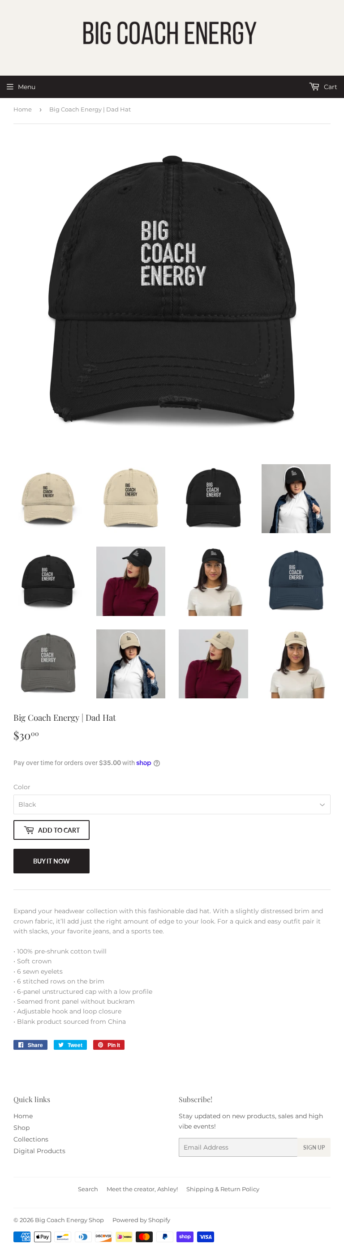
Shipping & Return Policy (222, 1189)
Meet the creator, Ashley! (142, 1189)
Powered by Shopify (141, 1219)
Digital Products (39, 1151)
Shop (21, 1128)
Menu (26, 87)
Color (21, 787)
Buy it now (51, 861)
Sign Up (314, 1147)
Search (88, 1189)
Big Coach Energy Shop (69, 1219)
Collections (30, 1139)
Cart (329, 87)
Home (22, 109)
